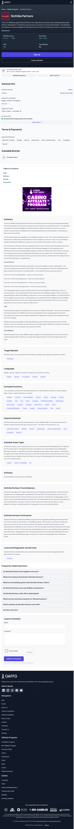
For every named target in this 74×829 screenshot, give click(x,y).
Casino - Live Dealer (20, 463)
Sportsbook (5, 757)
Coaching (5, 780)
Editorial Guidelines (8, 715)
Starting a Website (7, 798)
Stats (3, 784)
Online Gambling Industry (9, 787)
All (30, 463)
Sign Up (37, 54)
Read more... (6, 31)
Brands (5, 179)
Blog (3, 700)
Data (5, 173)
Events (4, 704)
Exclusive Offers (7, 749)
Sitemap (4, 733)
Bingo (3, 764)
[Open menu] (71, 2)
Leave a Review (37, 60)
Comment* (7, 631)
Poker (3, 760)
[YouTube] (21, 690)
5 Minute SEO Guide (8, 791)
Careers (4, 722)
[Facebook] (17, 690)
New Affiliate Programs (9, 746)
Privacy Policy (6, 718)
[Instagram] (8, 690)
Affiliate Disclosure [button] (19, 75)
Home (3, 9)
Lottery (4, 768)
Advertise (5, 726)
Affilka (70, 90)
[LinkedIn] (3, 690)
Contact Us (5, 729)
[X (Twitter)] (12, 690)
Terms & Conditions (8, 711)
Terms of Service (53, 821)
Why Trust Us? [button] (55, 75)
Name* (6, 622)
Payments (7, 182)
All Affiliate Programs (8, 742)
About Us (4, 707)
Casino (9, 463)
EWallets (4, 795)
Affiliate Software (7, 771)
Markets (6, 176)
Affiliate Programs (12, 9)
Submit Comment (13, 659)
